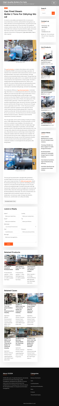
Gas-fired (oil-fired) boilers (37, 386)
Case (32, 380)
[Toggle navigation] (54, 2)
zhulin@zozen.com (45, 31)
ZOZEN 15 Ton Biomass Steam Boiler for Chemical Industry (20, 342)
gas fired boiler (10, 69)
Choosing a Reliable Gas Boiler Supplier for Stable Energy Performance (47, 146)
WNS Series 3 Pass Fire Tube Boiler (20, 268)
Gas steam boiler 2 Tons (10, 201)
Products (33, 392)
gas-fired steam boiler (23, 90)
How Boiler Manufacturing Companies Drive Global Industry (47, 168)
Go (53, 13)
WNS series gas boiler (26, 181)
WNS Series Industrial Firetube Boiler (8, 268)
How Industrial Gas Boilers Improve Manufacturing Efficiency (47, 161)
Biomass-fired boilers (36, 378)
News (6, 8)
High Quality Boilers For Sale (15, 2)
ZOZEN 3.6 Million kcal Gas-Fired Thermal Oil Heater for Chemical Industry (7, 343)
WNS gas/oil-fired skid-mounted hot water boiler (46, 62)
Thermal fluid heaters (36, 395)
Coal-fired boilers (35, 383)
